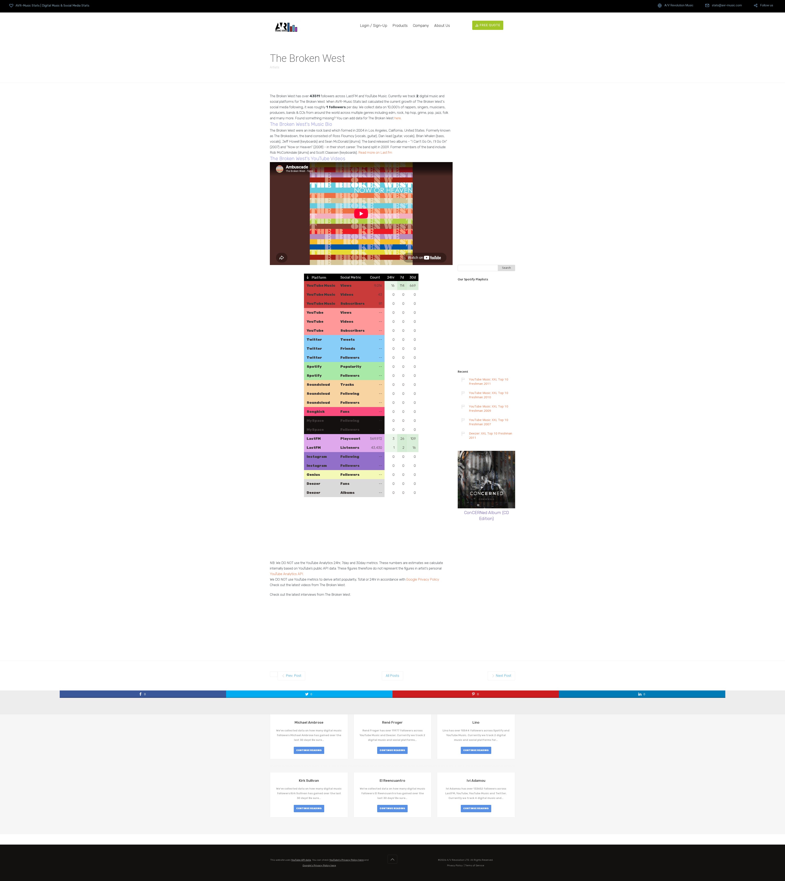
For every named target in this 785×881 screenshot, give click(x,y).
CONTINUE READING (309, 750)
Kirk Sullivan (309, 780)
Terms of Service (474, 865)
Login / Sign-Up (373, 26)
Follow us (766, 5)
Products (400, 26)
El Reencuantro (392, 780)
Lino (475, 722)
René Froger (392, 722)
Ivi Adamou (476, 780)
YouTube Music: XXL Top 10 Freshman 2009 (488, 408)
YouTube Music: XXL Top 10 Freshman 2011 (488, 381)
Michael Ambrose (309, 722)
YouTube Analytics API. (287, 574)
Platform (318, 277)
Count (375, 277)
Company (421, 26)
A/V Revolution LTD (458, 859)
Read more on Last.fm (375, 152)
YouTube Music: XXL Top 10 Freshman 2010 (488, 395)
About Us (442, 26)
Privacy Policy (455, 865)
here (397, 118)
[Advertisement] (361, 531)
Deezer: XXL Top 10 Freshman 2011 (490, 435)
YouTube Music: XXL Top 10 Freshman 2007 (488, 422)
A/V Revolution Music (678, 5)
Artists (274, 67)
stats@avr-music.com (727, 5)
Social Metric (350, 277)
